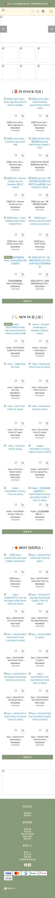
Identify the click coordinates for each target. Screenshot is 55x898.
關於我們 (27, 815)
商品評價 (27, 831)
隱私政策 (27, 839)
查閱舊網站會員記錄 (27, 859)
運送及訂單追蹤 (27, 834)
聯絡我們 (27, 813)
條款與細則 (27, 836)
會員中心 (27, 852)
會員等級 (27, 829)
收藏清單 (27, 857)
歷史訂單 (27, 854)
